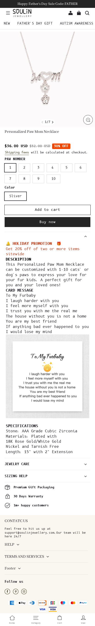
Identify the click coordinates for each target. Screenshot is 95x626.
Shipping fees (17, 152)
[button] (8, 13)
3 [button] (38, 167)
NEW (7, 23)
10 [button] (53, 179)
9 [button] (38, 179)
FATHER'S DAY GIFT (35, 23)
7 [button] (10, 179)
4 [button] (52, 167)
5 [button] (66, 167)
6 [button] (81, 167)
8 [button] (24, 179)
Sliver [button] (15, 196)
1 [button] (10, 167)
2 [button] (24, 167)
